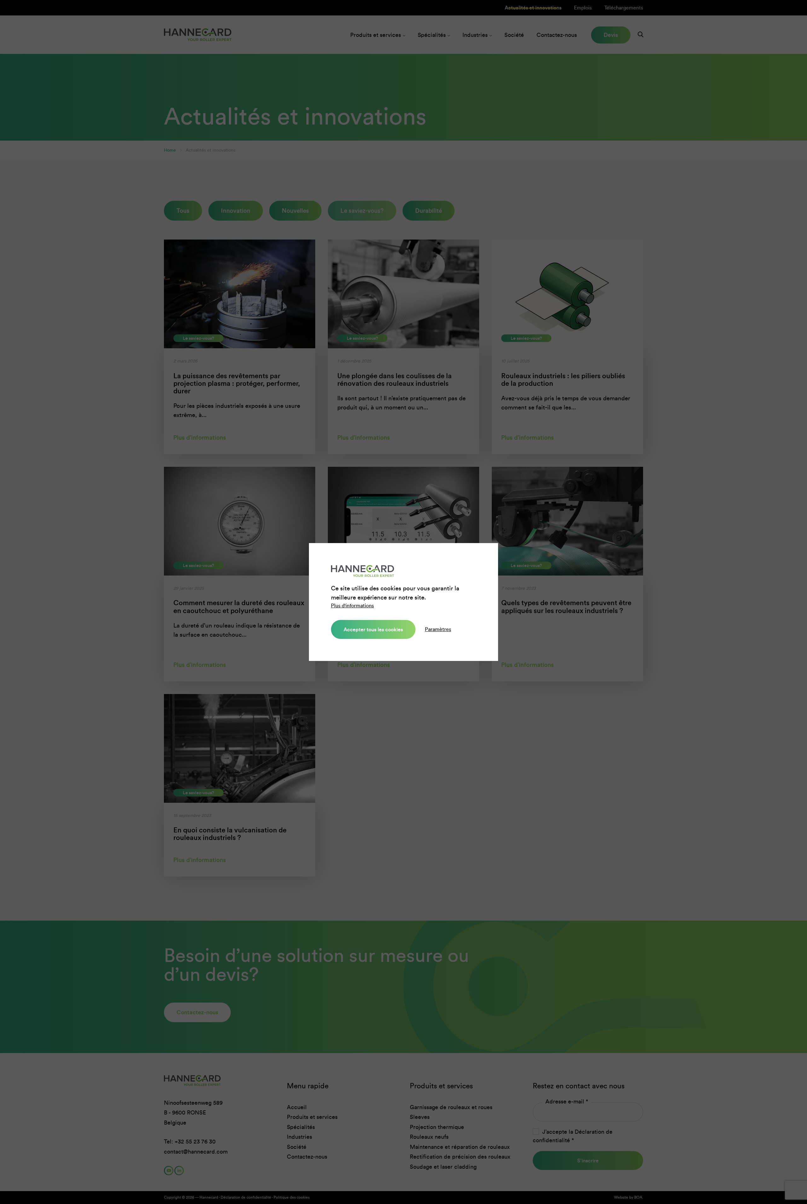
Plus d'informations (352, 606)
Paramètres (438, 629)
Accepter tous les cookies (373, 629)
